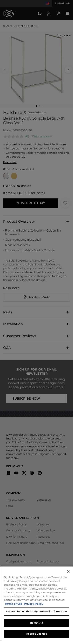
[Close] (68, 571)
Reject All (36, 622)
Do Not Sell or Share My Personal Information (36, 611)
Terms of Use (14, 603)
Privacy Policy (33, 603)
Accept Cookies (36, 633)
